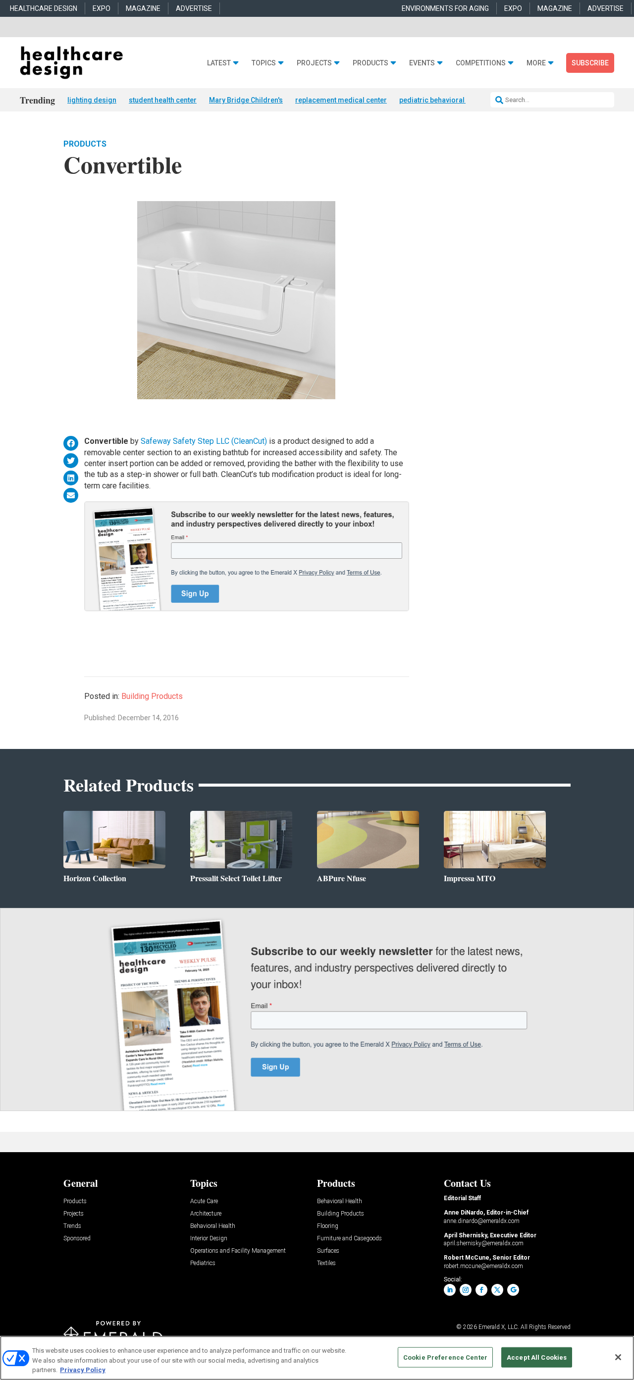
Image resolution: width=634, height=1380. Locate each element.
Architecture (205, 1214)
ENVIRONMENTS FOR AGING (445, 8)
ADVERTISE (194, 8)
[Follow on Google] (513, 1290)
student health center (163, 100)
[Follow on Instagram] (466, 1290)
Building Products (152, 696)
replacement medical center (341, 100)
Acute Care (204, 1201)
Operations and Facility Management (238, 1251)
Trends (72, 1226)
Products (370, 63)
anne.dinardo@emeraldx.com (482, 1221)
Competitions (481, 63)
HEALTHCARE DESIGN (43, 8)
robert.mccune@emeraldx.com (483, 1266)
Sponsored (77, 1238)
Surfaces (328, 1251)
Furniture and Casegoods (349, 1238)
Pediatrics (202, 1263)
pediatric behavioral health (442, 100)
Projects (314, 63)
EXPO (101, 8)
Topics (264, 63)
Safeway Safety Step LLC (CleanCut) (204, 441)
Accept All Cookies (537, 1357)
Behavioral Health (212, 1226)
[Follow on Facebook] (481, 1290)
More (536, 63)
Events (422, 63)
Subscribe (590, 63)
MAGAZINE (143, 8)
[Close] (618, 1357)
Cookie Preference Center (445, 1357)
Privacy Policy (83, 1370)
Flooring (327, 1226)
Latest (219, 63)
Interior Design (208, 1238)
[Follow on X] (497, 1290)
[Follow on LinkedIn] (450, 1290)
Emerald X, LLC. (498, 1327)
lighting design (91, 100)
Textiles (326, 1263)
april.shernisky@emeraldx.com (484, 1243)
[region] (317, 1358)
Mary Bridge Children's (246, 100)
